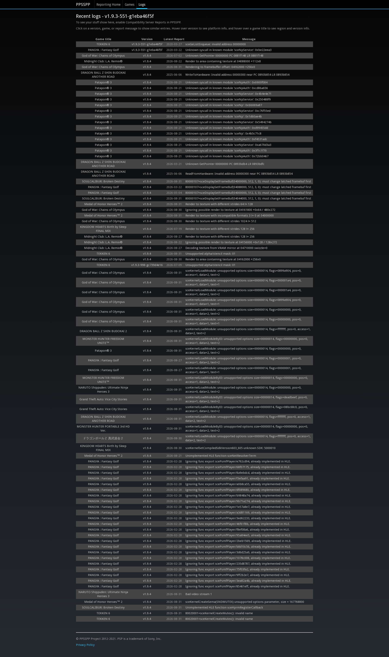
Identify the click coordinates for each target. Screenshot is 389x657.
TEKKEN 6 (103, 44)
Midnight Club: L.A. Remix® (103, 61)
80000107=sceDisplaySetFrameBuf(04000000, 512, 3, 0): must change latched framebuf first (248, 193)
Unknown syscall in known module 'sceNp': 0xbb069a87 (223, 105)
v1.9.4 (147, 55)
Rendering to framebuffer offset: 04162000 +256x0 (220, 67)
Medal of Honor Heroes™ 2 (103, 204)
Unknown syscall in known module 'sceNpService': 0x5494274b (228, 122)
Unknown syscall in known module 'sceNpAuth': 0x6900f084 (226, 82)
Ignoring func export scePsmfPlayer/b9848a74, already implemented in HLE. (238, 495)
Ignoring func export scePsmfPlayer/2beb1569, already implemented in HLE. (238, 541)
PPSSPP (83, 4)
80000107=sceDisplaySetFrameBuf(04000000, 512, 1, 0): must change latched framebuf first (248, 181)
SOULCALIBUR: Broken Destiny (103, 181)
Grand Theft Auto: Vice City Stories (103, 399)
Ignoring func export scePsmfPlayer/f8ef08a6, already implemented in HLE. (237, 529)
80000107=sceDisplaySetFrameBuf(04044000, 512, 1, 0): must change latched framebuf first (248, 198)
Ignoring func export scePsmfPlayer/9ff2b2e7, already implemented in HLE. (237, 575)
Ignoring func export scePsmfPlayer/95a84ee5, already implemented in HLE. (238, 535)
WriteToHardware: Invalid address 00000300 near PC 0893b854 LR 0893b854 (237, 74)
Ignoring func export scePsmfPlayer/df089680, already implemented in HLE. (237, 490)
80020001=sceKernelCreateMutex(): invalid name (219, 613)
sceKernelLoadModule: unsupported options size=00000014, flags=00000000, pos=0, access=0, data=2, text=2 (243, 389)
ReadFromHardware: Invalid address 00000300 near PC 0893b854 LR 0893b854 (239, 174)
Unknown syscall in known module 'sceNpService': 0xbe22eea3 (228, 50)
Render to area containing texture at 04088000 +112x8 (223, 61)
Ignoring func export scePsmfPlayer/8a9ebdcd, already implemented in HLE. (238, 473)
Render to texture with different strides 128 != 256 (219, 229)
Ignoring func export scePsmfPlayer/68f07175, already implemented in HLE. (237, 467)
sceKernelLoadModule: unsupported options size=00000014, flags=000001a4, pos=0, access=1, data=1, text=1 (243, 282)
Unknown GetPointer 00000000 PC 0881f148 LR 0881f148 (224, 55)
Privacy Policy (85, 645)
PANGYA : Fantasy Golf (103, 50)
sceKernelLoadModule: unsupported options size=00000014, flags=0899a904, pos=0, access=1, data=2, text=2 (243, 273)
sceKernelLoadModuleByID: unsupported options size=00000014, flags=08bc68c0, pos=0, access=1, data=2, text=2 (247, 409)
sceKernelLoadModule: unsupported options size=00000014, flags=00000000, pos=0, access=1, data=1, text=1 (243, 321)
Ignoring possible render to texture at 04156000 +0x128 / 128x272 (231, 242)
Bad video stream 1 (198, 594)
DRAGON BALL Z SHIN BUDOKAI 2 (103, 331)
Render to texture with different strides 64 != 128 (219, 204)
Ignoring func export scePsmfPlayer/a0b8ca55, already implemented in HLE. (238, 484)
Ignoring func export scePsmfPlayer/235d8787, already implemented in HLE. (238, 563)
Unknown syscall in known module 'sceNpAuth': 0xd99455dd (226, 128)
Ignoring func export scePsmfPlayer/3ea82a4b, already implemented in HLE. (238, 581)
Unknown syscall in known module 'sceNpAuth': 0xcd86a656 (226, 88)
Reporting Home (108, 4)
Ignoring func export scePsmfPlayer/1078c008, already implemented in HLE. (238, 558)
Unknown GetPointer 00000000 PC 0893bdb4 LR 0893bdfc (224, 164)
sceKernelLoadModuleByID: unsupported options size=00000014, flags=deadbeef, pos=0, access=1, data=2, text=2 (246, 399)
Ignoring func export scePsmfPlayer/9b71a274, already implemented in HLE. (238, 501)
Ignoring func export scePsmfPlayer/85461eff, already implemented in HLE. (237, 586)
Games (129, 4)
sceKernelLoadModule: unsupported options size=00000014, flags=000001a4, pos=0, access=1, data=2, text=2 (243, 292)
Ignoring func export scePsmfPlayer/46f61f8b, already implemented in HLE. (237, 524)
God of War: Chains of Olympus (103, 55)
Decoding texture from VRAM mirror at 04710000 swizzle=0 (226, 248)
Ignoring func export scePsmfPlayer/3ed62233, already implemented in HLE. (238, 518)
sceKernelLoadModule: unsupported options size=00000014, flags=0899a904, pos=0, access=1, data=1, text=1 (243, 302)
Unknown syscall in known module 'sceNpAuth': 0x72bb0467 (226, 156)
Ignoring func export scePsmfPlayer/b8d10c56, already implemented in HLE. (238, 546)
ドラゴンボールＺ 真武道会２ (103, 438)
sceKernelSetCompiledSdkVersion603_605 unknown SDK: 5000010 (230, 448)
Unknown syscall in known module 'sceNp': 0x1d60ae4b (223, 116)
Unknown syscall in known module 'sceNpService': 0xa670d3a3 (228, 145)
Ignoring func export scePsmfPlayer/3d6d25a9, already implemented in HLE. (238, 552)
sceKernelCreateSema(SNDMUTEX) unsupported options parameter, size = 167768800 (244, 602)
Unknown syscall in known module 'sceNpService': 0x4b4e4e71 (228, 94)
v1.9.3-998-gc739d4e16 (147, 265)
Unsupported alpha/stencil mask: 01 (210, 253)
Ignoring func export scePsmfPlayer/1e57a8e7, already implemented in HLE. (238, 507)
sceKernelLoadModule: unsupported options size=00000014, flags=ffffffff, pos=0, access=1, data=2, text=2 (248, 331)
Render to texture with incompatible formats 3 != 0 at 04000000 (229, 215)
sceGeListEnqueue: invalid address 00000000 (215, 44)
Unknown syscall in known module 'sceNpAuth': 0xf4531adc (226, 139)
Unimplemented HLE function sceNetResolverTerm (220, 456)
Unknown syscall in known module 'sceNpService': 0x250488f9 (228, 99)
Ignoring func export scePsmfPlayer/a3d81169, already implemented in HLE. (238, 512)
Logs (142, 4)
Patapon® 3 (103, 82)
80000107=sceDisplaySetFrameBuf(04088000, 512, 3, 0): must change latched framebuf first (248, 187)
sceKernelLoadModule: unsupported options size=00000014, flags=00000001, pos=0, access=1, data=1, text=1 (243, 370)
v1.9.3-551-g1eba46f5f (147, 44)
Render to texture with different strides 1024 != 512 (220, 221)
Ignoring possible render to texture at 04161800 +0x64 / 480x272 (230, 210)
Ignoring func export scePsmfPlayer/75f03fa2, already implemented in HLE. (237, 569)
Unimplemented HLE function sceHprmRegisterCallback (224, 607)
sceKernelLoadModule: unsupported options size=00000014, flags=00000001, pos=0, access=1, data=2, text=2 (243, 360)
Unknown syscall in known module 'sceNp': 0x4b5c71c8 (223, 133)
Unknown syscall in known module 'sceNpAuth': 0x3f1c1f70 (226, 150)
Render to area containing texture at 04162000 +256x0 (223, 259)
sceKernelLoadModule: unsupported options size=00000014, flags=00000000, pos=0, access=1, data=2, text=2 (243, 312)
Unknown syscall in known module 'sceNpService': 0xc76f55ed (227, 111)
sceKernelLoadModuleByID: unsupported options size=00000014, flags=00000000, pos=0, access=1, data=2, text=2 (247, 341)
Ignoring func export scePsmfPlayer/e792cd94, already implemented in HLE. (238, 461)
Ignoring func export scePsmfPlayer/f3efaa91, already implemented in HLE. (237, 478)
